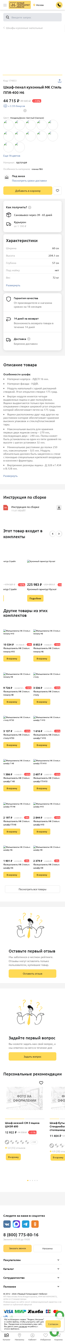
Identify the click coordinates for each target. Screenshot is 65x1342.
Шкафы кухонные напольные (24, 27)
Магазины (47, 1248)
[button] (5, 5)
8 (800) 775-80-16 (20, 1234)
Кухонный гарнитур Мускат (41, 589)
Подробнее (35, 598)
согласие (22, 1326)
